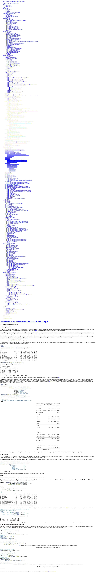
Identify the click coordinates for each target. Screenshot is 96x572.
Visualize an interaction (12, 162)
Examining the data (9, 19)
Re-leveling (10, 42)
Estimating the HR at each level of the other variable (17, 222)
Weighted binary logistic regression (11, 258)
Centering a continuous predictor (14, 38)
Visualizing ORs (8, 157)
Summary (12, 171)
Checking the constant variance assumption (13, 112)
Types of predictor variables (10, 72)
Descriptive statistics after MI (10, 286)
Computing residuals (11, 70)
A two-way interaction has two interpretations (16, 85)
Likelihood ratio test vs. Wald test (11, 184)
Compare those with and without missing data (16, 281)
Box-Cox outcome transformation (11, 116)
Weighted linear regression (10, 252)
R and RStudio (8, 9)
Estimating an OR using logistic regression (13, 153)
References (5, 316)
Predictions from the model (10, 47)
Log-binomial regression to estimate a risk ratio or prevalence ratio (17, 187)
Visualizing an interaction (12, 82)
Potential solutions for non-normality (14, 104)
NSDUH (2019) (8, 312)
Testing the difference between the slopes (15, 83)
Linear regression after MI (10, 287)
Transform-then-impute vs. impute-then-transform (16, 278)
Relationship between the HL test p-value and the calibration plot (19, 180)
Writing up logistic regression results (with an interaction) (18, 183)
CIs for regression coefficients (13, 49)
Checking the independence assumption (13, 97)
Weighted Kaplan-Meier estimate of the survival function (18, 263)
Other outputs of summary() (13, 36)
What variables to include (12, 277)
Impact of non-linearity (12, 106)
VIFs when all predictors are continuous (17, 120)
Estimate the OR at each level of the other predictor (17, 161)
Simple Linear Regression (7, 31)
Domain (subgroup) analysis (10, 257)
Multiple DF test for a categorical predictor (15, 43)
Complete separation (12, 165)
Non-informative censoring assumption (15, 203)
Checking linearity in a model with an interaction (19, 108)
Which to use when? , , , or (21, 95)
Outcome (9, 60)
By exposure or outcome (12, 251)
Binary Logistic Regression (8, 147)
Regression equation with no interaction (15, 79)
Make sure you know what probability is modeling (18, 155)
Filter (11, 168)
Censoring (7, 202)
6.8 (21, 457)
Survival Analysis (6, 200)
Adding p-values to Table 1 (13, 28)
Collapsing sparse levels (12, 64)
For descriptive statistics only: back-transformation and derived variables (20, 285)
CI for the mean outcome (12, 50)
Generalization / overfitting (10, 176)
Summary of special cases (10, 270)
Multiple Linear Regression (8, 55)
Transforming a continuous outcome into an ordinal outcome (19, 190)
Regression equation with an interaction (15, 80)
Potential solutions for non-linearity (14, 109)
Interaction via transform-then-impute (17, 293)
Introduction (5, 8)
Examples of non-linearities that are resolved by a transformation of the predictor (22, 110)
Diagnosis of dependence (12, 99)
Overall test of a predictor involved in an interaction (17, 91)
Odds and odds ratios (9, 151)
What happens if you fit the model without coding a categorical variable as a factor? (22, 41)
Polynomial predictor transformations (14, 290)
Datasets (7, 10)
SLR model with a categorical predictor (12, 39)
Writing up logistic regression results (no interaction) (17, 182)
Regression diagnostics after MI (11, 302)
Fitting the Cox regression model (11, 214)
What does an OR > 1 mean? (13, 195)
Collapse (12, 169)
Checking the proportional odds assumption (16, 198)
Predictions (7, 93)
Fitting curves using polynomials (11, 52)
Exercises (7, 17)
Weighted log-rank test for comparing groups (16, 264)
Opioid (7, 314)
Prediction (7, 158)
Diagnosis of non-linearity (13, 107)
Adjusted (9, 68)
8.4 (7, 527)
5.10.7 (67, 507)
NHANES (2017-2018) (10, 308)
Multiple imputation (11, 23)
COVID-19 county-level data (11, 311)
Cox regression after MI (10, 298)
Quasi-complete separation (13, 164)
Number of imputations (12, 282)
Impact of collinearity (12, 124)
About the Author (8, 5)
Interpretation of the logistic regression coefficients (14, 149)
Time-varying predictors (10, 225)
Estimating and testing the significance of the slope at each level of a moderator (22, 84)
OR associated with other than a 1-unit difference (16, 154)
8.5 (10, 527)
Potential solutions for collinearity (14, 125)
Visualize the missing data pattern (14, 280)
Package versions (6, 315)
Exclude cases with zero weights (16, 267)
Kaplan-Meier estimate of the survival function (13, 207)
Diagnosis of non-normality (13, 103)
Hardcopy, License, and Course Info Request (10, 3)
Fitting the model (11, 193)
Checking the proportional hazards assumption (16, 228)
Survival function (8, 204)
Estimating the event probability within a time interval (17, 210)
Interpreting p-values (9, 46)
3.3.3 (53, 381)
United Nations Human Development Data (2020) (14, 309)
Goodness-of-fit (8, 177)
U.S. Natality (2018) (9, 310)
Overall (9, 25)
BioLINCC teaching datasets (11, 313)
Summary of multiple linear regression (12, 145)
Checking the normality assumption (12, 101)
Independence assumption (10, 232)
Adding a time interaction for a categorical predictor (17, 230)
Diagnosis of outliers (12, 130)
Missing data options (9, 21)
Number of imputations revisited (11, 301)
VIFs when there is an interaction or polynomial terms (20, 122)
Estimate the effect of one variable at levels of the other (20, 294)
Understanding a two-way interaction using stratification (18, 77)
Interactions (8, 76)
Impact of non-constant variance (14, 113)
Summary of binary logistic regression (12, 185)
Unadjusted (10, 67)
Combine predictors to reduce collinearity (18, 127)
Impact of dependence (12, 98)
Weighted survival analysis (10, 262)
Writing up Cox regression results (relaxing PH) (16, 240)
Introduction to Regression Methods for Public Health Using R (14, 1)
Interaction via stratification (15, 292)
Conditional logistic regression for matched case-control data (16, 186)
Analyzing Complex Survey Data (9, 243)
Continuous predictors (12, 61)
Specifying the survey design (10, 247)
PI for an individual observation (13, 51)
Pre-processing (10, 279)
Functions (7, 11)
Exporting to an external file (13, 27)
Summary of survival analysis (11, 241)
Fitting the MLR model (9, 66)
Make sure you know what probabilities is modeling (19, 191)
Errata (4, 7)
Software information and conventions (12, 12)
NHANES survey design (12, 245)
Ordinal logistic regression (10, 188)
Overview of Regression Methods (9, 13)
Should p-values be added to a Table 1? (15, 29)
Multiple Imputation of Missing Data (9, 272)
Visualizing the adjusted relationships (12, 71)
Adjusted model (11, 196)
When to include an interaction (14, 92)
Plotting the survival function (13, 208)
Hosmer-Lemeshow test (12, 178)
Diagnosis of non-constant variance (14, 114)
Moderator (10, 75)
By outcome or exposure (12, 26)
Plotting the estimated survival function (12, 219)
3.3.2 (50, 381)
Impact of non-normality (12, 102)
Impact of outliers (11, 129)
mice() (9, 283)
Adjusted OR (10, 156)
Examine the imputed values (13, 284)
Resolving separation (12, 167)
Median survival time (11, 211)
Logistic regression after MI (10, 295)
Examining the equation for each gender (17, 81)
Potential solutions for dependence (14, 100)
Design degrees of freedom (13, 248)
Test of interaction (11, 90)
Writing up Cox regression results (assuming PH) (17, 239)
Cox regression (8, 213)
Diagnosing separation (12, 166)
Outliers (7, 128)
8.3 (59, 377)
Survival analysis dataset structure (11, 206)
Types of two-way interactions (13, 86)
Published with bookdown (7, 318)
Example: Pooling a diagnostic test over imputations (17, 304)
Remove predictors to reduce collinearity (18, 126)
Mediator (9, 74)
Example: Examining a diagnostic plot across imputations (18, 303)
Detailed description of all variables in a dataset (16, 20)
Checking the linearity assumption (12, 105)
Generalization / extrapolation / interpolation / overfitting (15, 143)
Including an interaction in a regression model (16, 78)
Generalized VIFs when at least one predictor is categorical (21, 121)
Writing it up (10, 37)
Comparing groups (11, 212)
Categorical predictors (12, 62)
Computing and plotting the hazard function (15, 209)
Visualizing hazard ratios (10, 217)
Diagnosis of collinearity (12, 119)
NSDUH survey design (12, 246)
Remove (12, 170)
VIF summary (13, 123)
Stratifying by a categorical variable (14, 231)
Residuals (7, 69)
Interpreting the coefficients (13, 194)
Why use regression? (9, 15)
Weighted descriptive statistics (11, 249)
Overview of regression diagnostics (12, 96)
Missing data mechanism (10, 274)
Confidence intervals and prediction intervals (13, 48)
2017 (36, 330)
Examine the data (8, 59)
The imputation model (9, 275)
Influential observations (10, 175)
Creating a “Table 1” (9, 24)
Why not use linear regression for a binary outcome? (14, 150)
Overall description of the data (13, 63)
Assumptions (8, 53)
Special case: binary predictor (13, 44)
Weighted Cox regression (12, 265)
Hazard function (8, 205)
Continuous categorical (15, 87)
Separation (7, 163)
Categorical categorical (15, 88)
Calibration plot (11, 179)
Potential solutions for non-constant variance (16, 115)
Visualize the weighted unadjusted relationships (16, 256)
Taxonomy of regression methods (11, 16)
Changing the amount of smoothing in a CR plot (16, 111)
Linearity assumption (9, 233)
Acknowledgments (8, 6)
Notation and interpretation (10, 33)
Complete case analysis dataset (11, 58)
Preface (4, 4)
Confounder (10, 73)
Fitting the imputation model (10, 276)
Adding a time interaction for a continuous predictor (17, 229)
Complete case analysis (12, 22)
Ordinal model (11, 189)
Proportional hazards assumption (11, 227)
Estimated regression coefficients (14, 35)
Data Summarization (6, 18)
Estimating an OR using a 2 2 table (12, 152)
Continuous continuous (15, 89)
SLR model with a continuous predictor (12, 34)
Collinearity (8, 118)
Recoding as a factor (11, 40)
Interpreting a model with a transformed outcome (14, 117)
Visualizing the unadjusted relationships (12, 65)
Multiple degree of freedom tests (13, 288)
